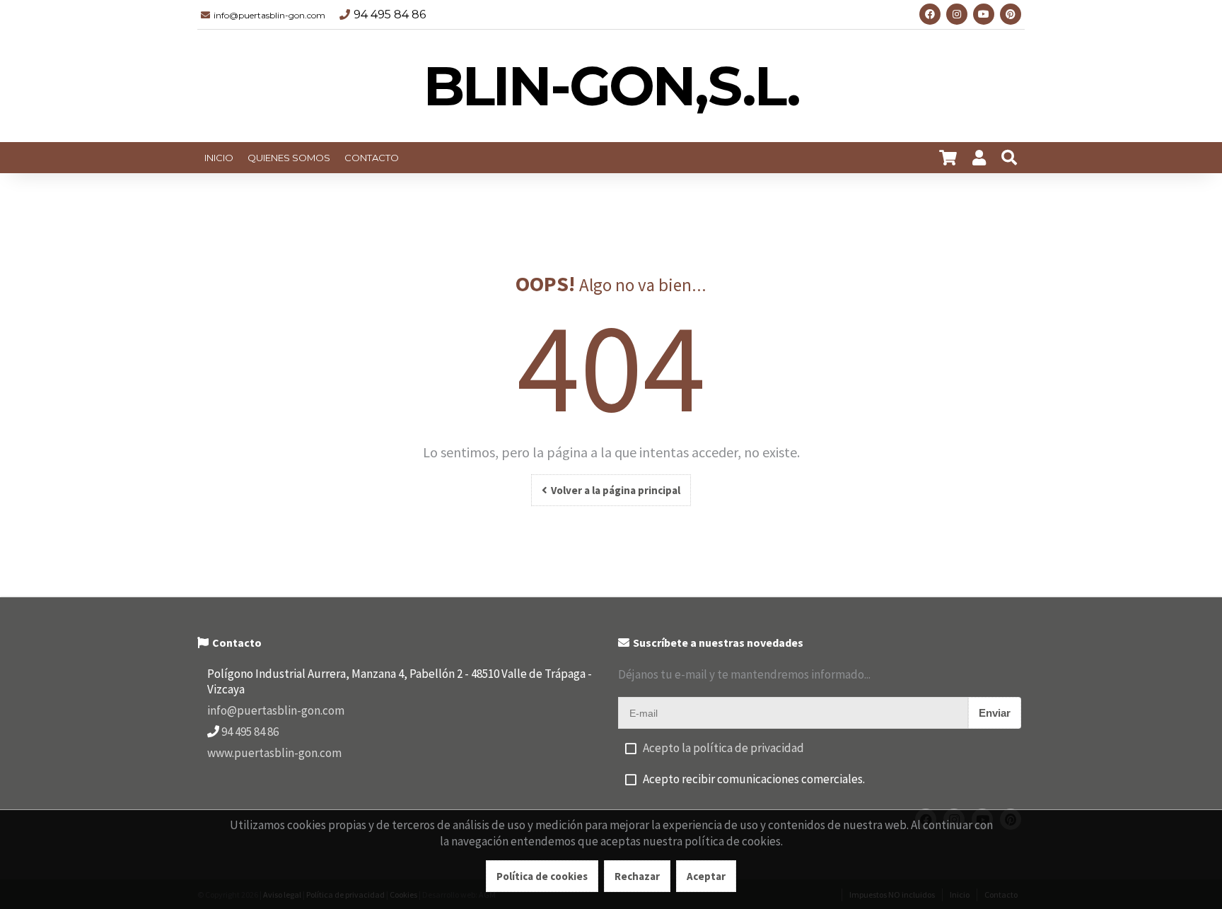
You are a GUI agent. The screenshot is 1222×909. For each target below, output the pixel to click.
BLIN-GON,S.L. (611, 85)
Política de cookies (542, 876)
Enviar (995, 713)
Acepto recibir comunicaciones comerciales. (754, 779)
